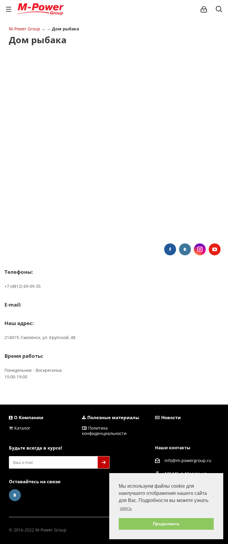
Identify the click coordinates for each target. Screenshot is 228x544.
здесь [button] (126, 508)
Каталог (22, 428)
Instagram (200, 249)
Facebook (170, 249)
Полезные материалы (113, 417)
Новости (171, 417)
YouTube (215, 249)
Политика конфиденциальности (104, 430)
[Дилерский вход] (204, 9)
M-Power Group (24, 29)
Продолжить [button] (166, 523)
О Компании (28, 417)
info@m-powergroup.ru (187, 460)
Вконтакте (185, 249)
